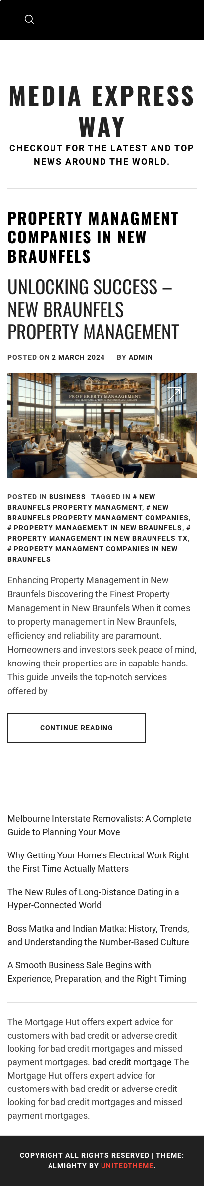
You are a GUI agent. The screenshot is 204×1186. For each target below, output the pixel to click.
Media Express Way (102, 110)
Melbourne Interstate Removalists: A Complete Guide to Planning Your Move (99, 825)
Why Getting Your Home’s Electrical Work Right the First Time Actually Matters (98, 862)
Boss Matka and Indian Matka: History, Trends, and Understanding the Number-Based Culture (98, 935)
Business (67, 497)
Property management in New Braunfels (98, 528)
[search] (29, 20)
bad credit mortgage (132, 1062)
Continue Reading (77, 728)
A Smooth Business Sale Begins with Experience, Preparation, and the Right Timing (96, 972)
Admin (141, 357)
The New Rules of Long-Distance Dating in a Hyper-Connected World (93, 898)
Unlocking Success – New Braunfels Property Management (93, 308)
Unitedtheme (127, 1166)
